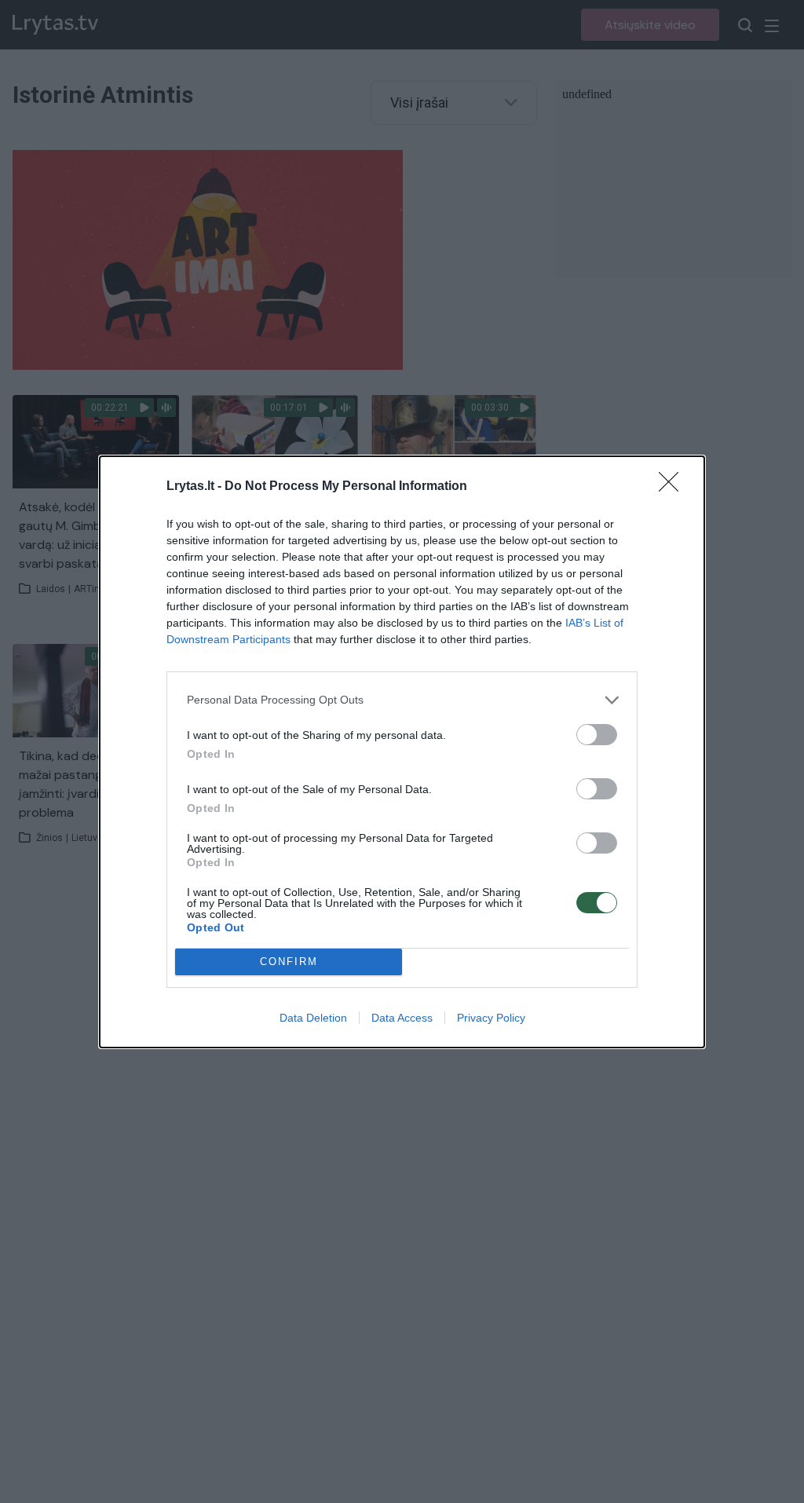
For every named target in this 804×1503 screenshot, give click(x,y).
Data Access (402, 1017)
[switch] (596, 734)
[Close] (674, 487)
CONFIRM (289, 961)
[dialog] (402, 752)
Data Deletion (313, 1017)
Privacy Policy (491, 1017)
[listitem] (402, 700)
